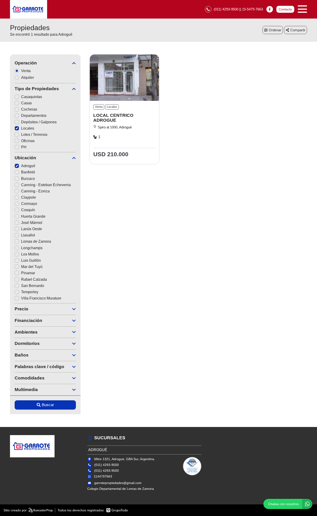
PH (23, 147)
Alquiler (27, 78)
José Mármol (31, 223)
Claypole (28, 197)
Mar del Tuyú (31, 267)
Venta (26, 71)
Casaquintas (31, 97)
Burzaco (28, 179)
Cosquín (28, 210)
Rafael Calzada (34, 279)
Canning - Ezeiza (35, 191)
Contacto (285, 9)
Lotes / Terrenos (34, 135)
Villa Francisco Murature (41, 298)
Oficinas (28, 141)
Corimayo (29, 204)
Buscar (48, 405)
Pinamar (28, 273)
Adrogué (28, 166)
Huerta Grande (33, 216)
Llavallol (28, 235)
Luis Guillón (31, 260)
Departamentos (33, 116)
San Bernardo (32, 286)
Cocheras (29, 109)
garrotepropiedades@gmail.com (118, 483)
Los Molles (30, 254)
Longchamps (31, 248)
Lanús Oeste (31, 229)
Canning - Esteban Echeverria (46, 185)
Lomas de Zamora (36, 241)
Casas (26, 103)
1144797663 (103, 476)
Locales (27, 128)
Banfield (28, 172)
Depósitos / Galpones (39, 122)
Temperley (29, 292)
